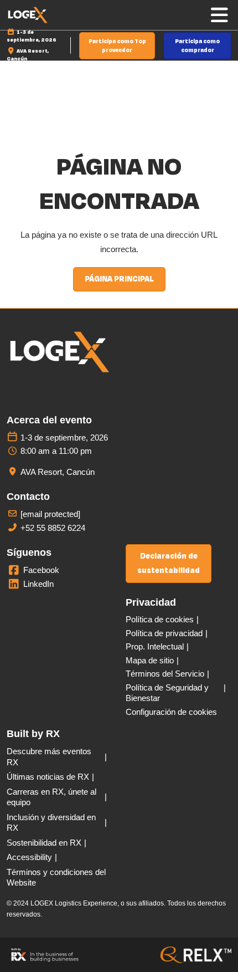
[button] (117, 45)
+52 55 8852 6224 (52, 528)
